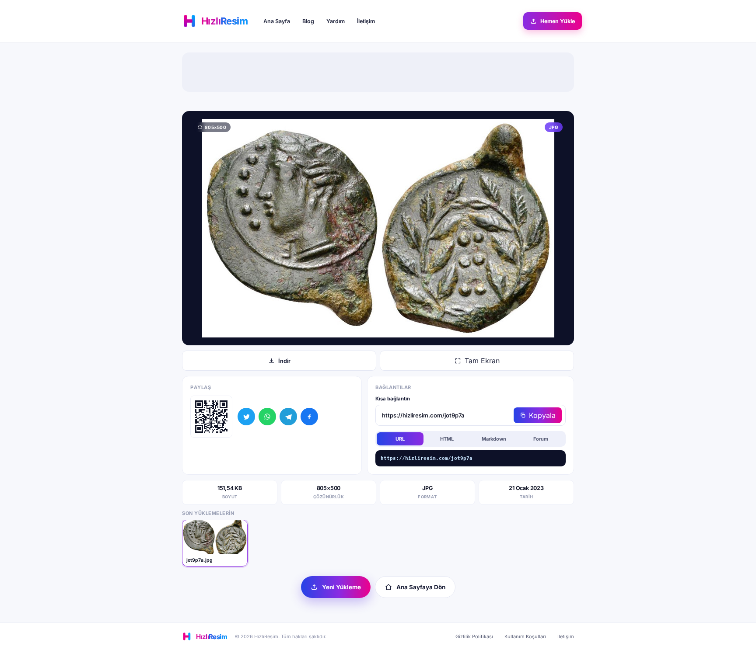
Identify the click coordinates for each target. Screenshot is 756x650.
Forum (540, 439)
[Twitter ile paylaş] (246, 416)
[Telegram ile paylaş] (288, 416)
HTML (447, 439)
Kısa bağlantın (392, 399)
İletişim (366, 21)
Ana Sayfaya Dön (420, 587)
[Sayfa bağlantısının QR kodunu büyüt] (211, 417)
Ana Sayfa (276, 21)
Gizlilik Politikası (474, 636)
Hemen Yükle (557, 21)
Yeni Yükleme (341, 587)
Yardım (335, 21)
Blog (308, 21)
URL (400, 439)
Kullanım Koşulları (525, 636)
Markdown (494, 439)
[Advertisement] (378, 72)
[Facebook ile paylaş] (309, 416)
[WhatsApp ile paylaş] (267, 416)
